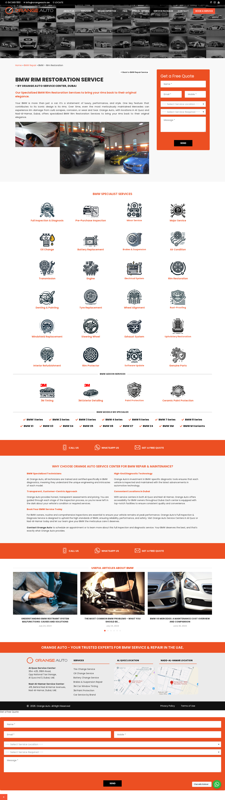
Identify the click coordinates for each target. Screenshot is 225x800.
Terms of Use (188, 705)
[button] (19, 148)
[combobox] (183, 112)
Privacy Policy (167, 705)
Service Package (163, 11)
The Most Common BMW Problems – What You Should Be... (112, 620)
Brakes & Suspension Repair (88, 681)
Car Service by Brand (84, 694)
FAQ (125, 11)
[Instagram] (215, 2)
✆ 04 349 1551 (13, 2)
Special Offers (140, 11)
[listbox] (183, 104)
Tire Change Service (84, 669)
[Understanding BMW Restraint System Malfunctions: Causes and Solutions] (45, 593)
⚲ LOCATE (58, 2)
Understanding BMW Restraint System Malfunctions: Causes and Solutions (45, 620)
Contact (183, 11)
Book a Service (204, 11)
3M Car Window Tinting (85, 686)
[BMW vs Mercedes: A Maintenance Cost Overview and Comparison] (180, 593)
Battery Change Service (86, 677)
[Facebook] (211, 2)
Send (183, 143)
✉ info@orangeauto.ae (37, 2)
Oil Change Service (83, 673)
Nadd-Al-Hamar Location (177, 660)
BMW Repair (30, 65)
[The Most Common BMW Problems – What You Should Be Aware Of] (112, 593)
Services (86, 11)
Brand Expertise (107, 11)
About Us (69, 11)
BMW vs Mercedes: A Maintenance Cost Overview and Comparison (180, 620)
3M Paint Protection (83, 690)
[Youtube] (219, 2)
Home (18, 65)
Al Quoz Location (128, 660)
